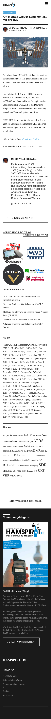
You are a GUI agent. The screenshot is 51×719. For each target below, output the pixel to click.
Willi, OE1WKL (27, 159)
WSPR (12, 475)
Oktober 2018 (9, 358)
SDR (43, 464)
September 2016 (10, 386)
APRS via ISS (17, 446)
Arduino (28, 446)
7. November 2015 (17, 30)
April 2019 (17, 351)
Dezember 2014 (20, 413)
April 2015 (36, 406)
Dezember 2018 (35, 355)
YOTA (19, 476)
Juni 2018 (16, 362)
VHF (6, 475)
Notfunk (17, 460)
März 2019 (31, 351)
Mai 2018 (30, 362)
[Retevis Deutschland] (13, 274)
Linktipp (36, 455)
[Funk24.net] (35, 274)
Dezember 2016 (35, 379)
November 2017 (10, 369)
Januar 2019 (17, 355)
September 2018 (27, 358)
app (31, 441)
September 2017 (10, 372)
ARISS (35, 446)
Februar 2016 (35, 393)
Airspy (6, 435)
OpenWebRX (26, 460)
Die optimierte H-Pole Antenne (26, 319)
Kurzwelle (29, 456)
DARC (30, 451)
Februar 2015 (24, 410)
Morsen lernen (8, 460)
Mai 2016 (31, 389)
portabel (33, 460)
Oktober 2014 (18, 417)
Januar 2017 (17, 379)
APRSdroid (7, 446)
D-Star (24, 451)
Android (28, 435)
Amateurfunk (16, 435)
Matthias (7, 312)
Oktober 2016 (28, 382)
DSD (42, 451)
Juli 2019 (30, 348)
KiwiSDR (22, 456)
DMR (37, 450)
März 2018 (17, 365)
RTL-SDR (10, 465)
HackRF (10, 456)
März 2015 (7, 410)
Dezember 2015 (25, 396)
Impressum (8, 695)
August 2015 (19, 403)
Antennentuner (23, 442)
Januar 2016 (8, 396)
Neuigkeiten (9, 12)
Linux (42, 456)
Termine (30, 471)
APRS (38, 440)
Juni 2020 (16, 348)
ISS (23, 146)
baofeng (7, 450)
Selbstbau (17, 471)
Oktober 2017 (28, 369)
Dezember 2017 (34, 365)
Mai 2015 (21, 406)
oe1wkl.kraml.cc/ (22, 203)
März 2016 (18, 393)
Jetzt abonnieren (21, 642)
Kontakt (6, 691)
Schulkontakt (34, 146)
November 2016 (10, 382)
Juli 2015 (35, 403)
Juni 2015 (7, 406)
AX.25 (41, 446)
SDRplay (7, 470)
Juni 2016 (16, 389)
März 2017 (31, 375)
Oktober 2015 (19, 399)
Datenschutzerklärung (12, 680)
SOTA (24, 471)
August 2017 (28, 372)
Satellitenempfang (32, 465)
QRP (39, 459)
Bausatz (14, 451)
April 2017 (17, 375)
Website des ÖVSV (30, 139)
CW (20, 451)
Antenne (37, 435)
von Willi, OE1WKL (18, 28)
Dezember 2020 (25, 345)
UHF (41, 470)
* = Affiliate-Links (10, 676)
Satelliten (22, 465)
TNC (35, 471)
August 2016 (28, 386)
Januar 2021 (8, 345)
